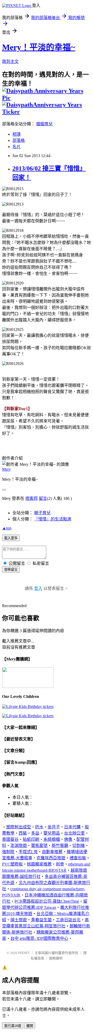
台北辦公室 (74, 833)
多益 (35, 833)
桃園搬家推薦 (39, 864)
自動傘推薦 (52, 852)
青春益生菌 (41, 920)
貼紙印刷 (31, 839)
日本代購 (72, 827)
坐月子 (54, 827)
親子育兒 (42, 513)
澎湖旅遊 (18, 845)
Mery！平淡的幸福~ (38, 47)
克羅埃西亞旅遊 (50, 858)
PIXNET (24, 953)
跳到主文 (10, 61)
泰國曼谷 (10, 839)
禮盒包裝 (77, 858)
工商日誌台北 (68, 920)
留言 (43, 498)
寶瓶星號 (39, 845)
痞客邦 (31, 498)
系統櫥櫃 (51, 839)
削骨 (60, 864)
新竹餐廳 (60, 845)
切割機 (78, 845)
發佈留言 (11, 570)
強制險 (8, 852)
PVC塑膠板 (12, 864)
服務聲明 (56, 958)
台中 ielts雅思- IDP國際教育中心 (39, 938)
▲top (6, 528)
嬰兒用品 (51, 833)
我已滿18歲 (12, 1026)
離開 (29, 1026)
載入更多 (11, 538)
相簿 (16, 134)
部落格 (18, 140)
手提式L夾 (28, 852)
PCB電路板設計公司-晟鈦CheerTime (46, 901)
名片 (16, 146)
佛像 (68, 839)
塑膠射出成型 (18, 827)
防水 (39, 827)
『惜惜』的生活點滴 (52, 519)
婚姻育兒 (44, 124)
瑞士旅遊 (18, 920)
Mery (6, 469)
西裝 (23, 833)
